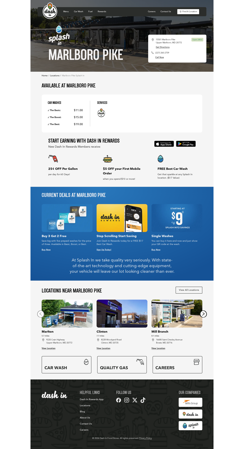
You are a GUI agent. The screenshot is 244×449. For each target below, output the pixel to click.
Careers (151, 11)
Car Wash (78, 11)
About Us (85, 417)
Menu (66, 11)
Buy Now (46, 250)
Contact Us (166, 11)
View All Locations (189, 290)
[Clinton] (122, 314)
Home (45, 75)
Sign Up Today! (104, 250)
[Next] (203, 314)
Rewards (102, 11)
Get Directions (163, 47)
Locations (54, 75)
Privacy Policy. (145, 438)
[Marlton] (67, 314)
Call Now (159, 57)
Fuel (90, 11)
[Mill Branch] (176, 314)
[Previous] (40, 314)
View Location (48, 348)
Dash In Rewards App (91, 399)
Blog (82, 411)
